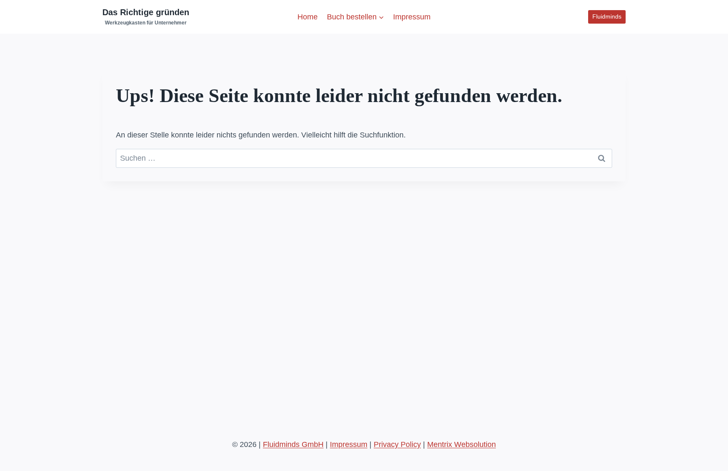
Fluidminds (606, 16)
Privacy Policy (397, 444)
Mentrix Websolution (461, 444)
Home (307, 17)
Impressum (412, 17)
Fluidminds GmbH (293, 444)
